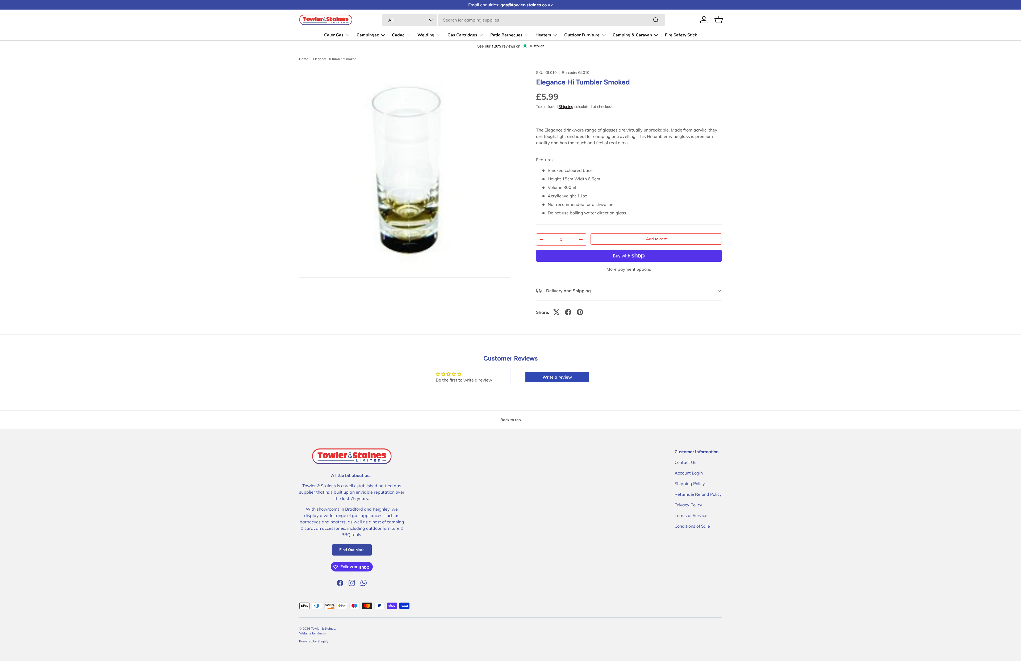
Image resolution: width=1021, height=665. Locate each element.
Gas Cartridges (462, 35)
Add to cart (656, 238)
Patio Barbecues (506, 35)
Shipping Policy (690, 483)
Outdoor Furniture (582, 35)
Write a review (557, 377)
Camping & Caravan (632, 35)
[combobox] (523, 20)
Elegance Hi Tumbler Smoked (334, 59)
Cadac (398, 35)
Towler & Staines (323, 628)
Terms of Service (691, 515)
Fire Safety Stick (681, 35)
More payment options (628, 269)
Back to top (510, 419)
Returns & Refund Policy (698, 494)
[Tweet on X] (556, 312)
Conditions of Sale (692, 526)
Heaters (543, 35)
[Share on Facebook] (568, 312)
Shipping (566, 106)
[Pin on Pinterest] (580, 312)
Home (303, 59)
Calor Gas (334, 35)
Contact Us (685, 462)
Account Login (689, 473)
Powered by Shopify (313, 641)
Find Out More (352, 550)
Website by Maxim (312, 633)
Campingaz (368, 35)
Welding (425, 35)
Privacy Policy (688, 504)
